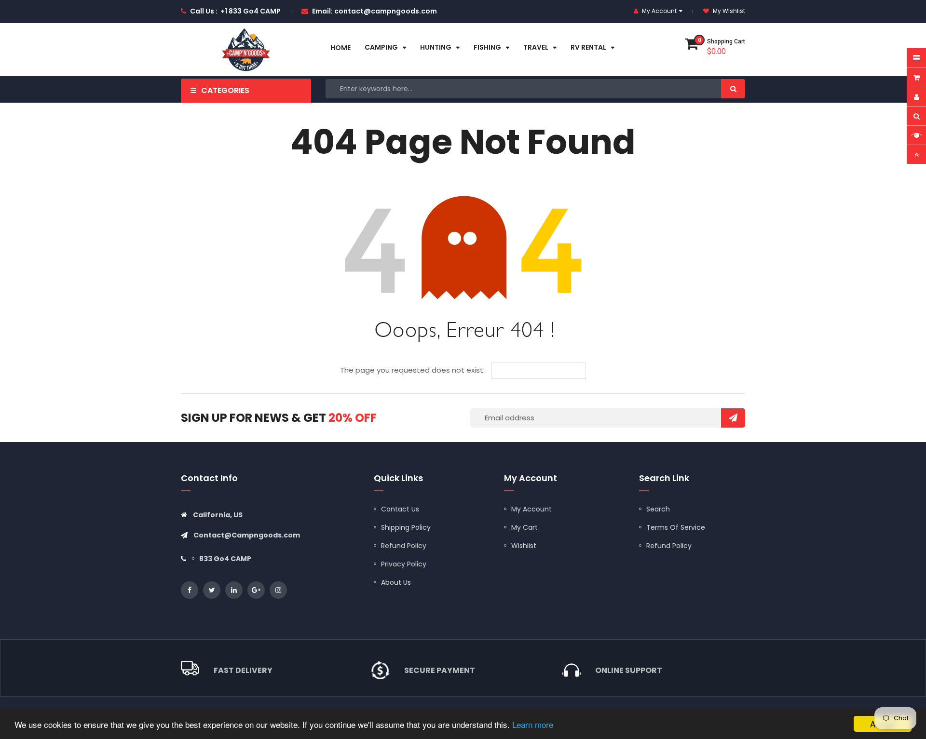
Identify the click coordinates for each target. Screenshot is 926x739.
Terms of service (675, 527)
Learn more (532, 724)
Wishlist (523, 546)
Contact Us (400, 509)
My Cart (524, 527)
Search (658, 509)
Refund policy (669, 546)
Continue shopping (546, 371)
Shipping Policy (406, 527)
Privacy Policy (403, 564)
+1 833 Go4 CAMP (250, 11)
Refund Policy (403, 546)
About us (396, 582)
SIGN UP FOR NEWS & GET (279, 418)
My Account (531, 509)
